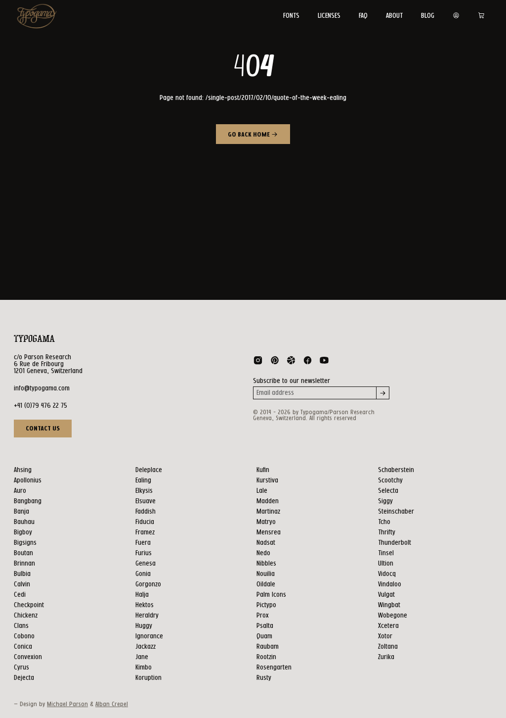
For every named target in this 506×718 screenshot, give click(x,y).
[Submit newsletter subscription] (383, 392)
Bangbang (28, 501)
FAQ (363, 16)
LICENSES (329, 16)
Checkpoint (29, 605)
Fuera (143, 543)
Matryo (266, 522)
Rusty (263, 678)
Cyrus (21, 667)
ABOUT (394, 16)
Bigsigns (25, 543)
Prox (262, 616)
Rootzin (266, 657)
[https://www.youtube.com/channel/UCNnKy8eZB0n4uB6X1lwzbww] (324, 362)
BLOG (427, 16)
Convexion (28, 657)
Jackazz (145, 647)
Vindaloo (389, 584)
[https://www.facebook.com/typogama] (308, 362)
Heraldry (147, 616)
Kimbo (143, 667)
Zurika (386, 657)
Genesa (145, 564)
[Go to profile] (456, 15)
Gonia (143, 574)
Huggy (143, 626)
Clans (21, 626)
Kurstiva (267, 480)
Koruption (148, 678)
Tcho (384, 522)
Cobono (24, 636)
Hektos (144, 605)
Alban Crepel (111, 704)
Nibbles (266, 564)
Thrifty (386, 532)
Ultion (385, 564)
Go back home (249, 135)
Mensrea (268, 532)
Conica (23, 647)
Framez (145, 532)
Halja (142, 595)
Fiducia (144, 522)
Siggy (385, 501)
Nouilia (265, 574)
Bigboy (23, 532)
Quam (264, 636)
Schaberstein (396, 470)
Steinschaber (396, 512)
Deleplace (148, 470)
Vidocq (387, 574)
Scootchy (390, 480)
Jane (141, 657)
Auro (20, 491)
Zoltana (388, 647)
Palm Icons (271, 595)
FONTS (291, 16)
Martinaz (268, 512)
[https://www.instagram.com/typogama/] (258, 362)
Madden (267, 501)
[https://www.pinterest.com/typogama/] (275, 362)
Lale (261, 491)
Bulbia (22, 574)
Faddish (145, 512)
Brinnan (24, 564)
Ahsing (23, 470)
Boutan (23, 553)
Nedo (263, 553)
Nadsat (265, 543)
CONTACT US (43, 428)
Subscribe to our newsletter (291, 381)
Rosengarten (274, 667)
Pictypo (266, 605)
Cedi (20, 595)
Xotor (385, 636)
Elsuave (145, 501)
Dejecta (24, 678)
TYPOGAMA (34, 339)
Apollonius (28, 480)
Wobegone (392, 616)
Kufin (262, 470)
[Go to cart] (481, 15)
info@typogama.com (42, 388)
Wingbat (389, 605)
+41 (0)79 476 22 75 (40, 406)
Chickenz (26, 616)
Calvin (22, 584)
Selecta (388, 491)
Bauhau (24, 522)
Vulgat (386, 595)
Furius (143, 553)
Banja (21, 512)
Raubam (267, 647)
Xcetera (388, 626)
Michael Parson (67, 704)
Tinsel (386, 553)
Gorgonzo (148, 584)
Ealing (143, 480)
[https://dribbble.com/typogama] (291, 362)
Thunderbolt (394, 543)
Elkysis (144, 491)
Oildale (265, 584)
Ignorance (149, 636)
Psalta (264, 626)
